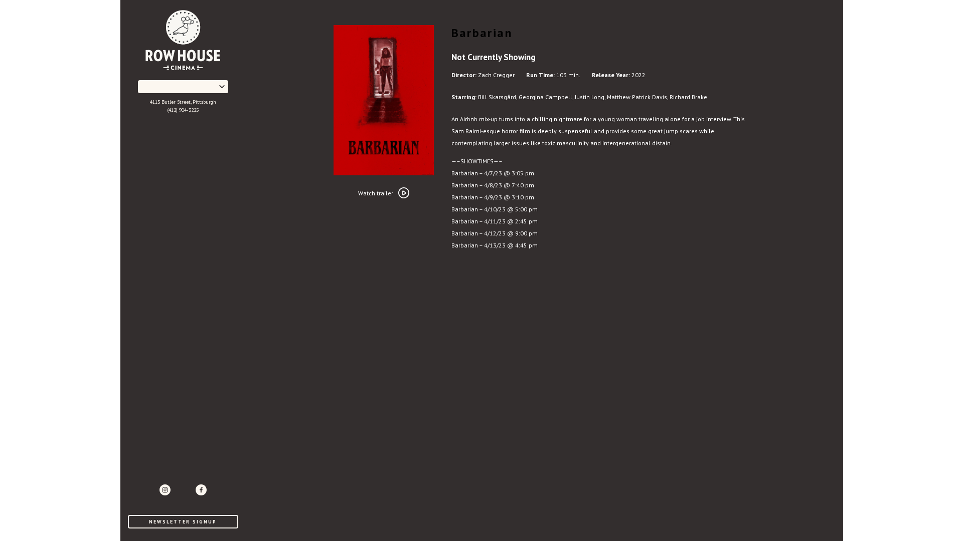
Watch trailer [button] (375, 193)
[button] (183, 86)
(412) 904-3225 (183, 110)
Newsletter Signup (183, 521)
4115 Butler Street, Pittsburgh (183, 102)
